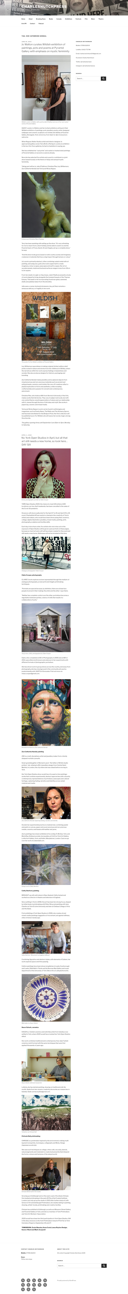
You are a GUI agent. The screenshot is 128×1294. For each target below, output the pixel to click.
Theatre (100, 19)
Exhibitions (68, 19)
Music (93, 19)
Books (51, 19)
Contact (32, 23)
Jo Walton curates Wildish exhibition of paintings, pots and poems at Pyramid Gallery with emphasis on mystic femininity (45, 48)
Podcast (41, 23)
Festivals (78, 19)
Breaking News (41, 19)
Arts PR (23, 23)
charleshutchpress (44, 7)
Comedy (59, 19)
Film (86, 19)
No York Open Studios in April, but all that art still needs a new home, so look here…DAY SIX (44, 441)
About (31, 19)
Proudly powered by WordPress (66, 1280)
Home (23, 19)
